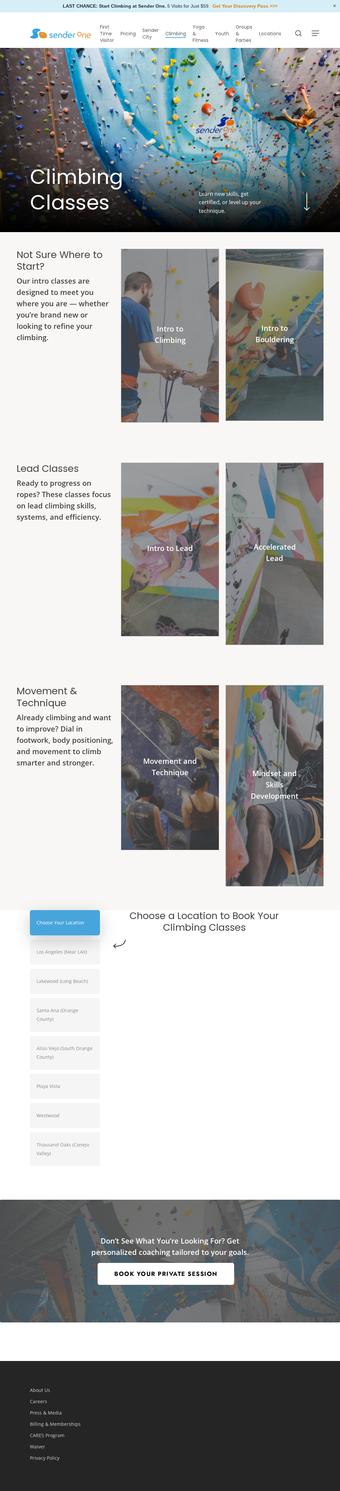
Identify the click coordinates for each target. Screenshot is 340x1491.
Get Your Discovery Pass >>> (245, 6)
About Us (40, 1390)
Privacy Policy (44, 1458)
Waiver (37, 1446)
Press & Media (46, 1413)
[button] (316, 33)
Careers (38, 1401)
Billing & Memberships (55, 1424)
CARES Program (47, 1435)
